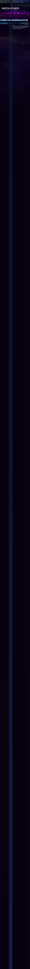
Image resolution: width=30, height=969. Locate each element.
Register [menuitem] (23, 5)
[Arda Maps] (10, 8)
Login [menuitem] (28, 5)
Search (21, 23)
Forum (9, 15)
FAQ (19, 5)
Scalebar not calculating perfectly (14, 19)
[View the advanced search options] (28, 15)
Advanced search (23, 23)
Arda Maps (4, 15)
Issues (19, 15)
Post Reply (4, 23)
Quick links (14, 5)
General (14, 15)
